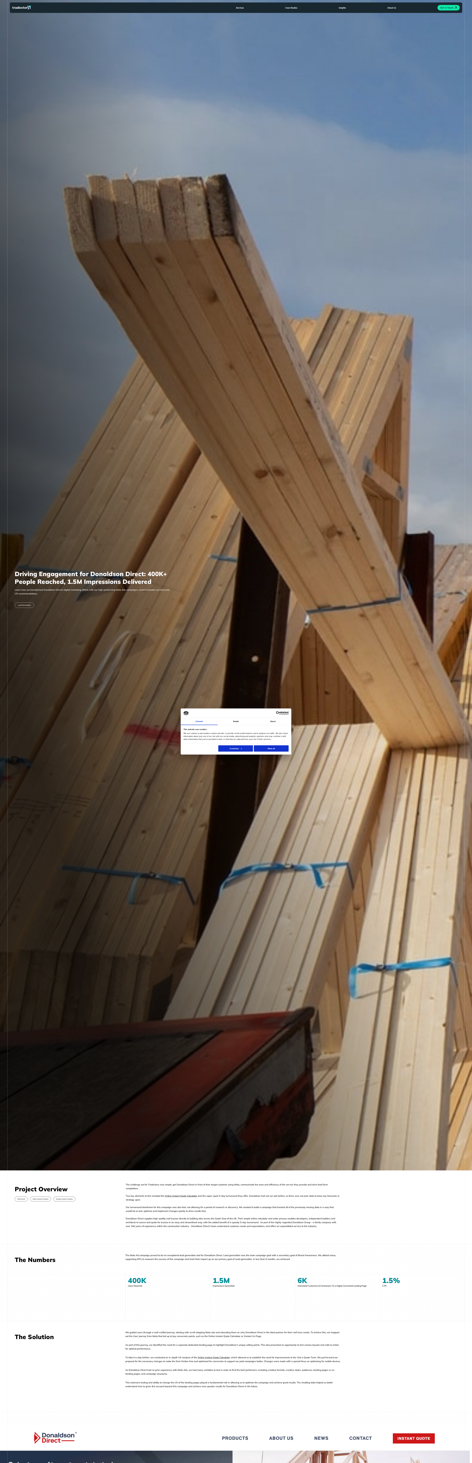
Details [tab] (236, 721)
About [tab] (273, 721)
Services (240, 8)
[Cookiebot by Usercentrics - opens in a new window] (278, 713)
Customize (234, 748)
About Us (391, 8)
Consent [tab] (199, 721)
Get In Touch (446, 8)
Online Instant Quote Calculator (181, 1195)
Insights (342, 8)
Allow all (271, 748)
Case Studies (291, 8)
